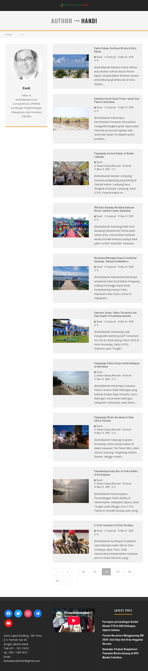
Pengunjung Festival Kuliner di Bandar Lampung (114, 154)
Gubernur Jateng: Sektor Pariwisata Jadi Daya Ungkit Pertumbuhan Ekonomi (115, 314)
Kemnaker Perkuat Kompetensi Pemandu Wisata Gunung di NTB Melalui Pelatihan (120, 653)
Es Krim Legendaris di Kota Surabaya (113, 525)
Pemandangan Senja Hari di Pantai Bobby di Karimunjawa (116, 472)
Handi (99, 56)
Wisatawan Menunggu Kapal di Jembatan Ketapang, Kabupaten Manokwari (115, 259)
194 (83, 571)
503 (57, 580)
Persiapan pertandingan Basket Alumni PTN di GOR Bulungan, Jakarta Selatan (120, 626)
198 (129, 571)
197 (117, 571)
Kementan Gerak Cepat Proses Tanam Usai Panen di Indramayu (116, 100)
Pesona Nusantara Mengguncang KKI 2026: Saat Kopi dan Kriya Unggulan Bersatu (123, 639)
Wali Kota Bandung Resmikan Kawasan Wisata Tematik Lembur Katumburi (114, 208)
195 (94, 571)
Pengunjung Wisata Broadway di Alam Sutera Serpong (114, 418)
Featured (111, 57)
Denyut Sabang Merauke (109, 165)
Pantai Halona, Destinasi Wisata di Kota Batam (115, 49)
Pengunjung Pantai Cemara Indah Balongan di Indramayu (116, 364)
